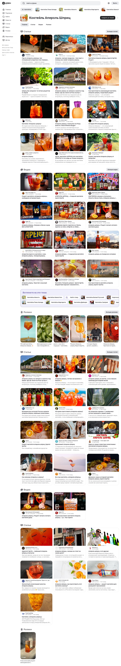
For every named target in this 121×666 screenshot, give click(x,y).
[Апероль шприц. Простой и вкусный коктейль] (36, 269)
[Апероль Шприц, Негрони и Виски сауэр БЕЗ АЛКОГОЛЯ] (36, 211)
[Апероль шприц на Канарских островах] (103, 240)
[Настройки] (109, 3)
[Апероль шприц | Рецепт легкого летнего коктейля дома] (103, 211)
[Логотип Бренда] (3, 3)
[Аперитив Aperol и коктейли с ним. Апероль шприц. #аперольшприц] (36, 240)
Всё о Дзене (5, 45)
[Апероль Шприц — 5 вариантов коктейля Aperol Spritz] (70, 240)
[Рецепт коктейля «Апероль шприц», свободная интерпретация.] (36, 182)
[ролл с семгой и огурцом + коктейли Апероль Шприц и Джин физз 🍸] (61, 328)
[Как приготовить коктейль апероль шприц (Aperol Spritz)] (103, 269)
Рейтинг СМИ (5, 50)
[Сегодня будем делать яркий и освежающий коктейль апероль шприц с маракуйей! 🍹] (94, 328)
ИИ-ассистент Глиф (7, 47)
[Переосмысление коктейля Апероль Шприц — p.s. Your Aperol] (70, 501)
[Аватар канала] (23, 55)
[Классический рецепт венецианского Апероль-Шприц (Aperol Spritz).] (28, 645)
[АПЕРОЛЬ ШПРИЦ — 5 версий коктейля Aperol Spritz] (70, 182)
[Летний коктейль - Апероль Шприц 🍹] (28, 328)
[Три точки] (50, 55)
